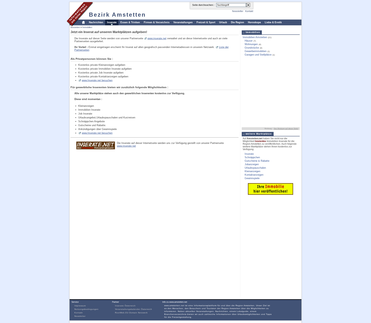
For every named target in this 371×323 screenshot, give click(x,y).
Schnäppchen (252, 157)
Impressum (80, 306)
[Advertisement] (266, 68)
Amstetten (75, 27)
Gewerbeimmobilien (255, 51)
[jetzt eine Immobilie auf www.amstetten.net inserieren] (270, 193)
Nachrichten (96, 22)
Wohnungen (251, 44)
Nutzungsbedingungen (86, 309)
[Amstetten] (80, 25)
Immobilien (87, 27)
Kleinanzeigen (252, 171)
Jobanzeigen (252, 164)
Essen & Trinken (130, 22)
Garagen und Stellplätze (258, 54)
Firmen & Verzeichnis (156, 22)
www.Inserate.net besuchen (97, 80)
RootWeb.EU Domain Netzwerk (131, 313)
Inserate (112, 22)
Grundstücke (252, 47)
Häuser (249, 40)
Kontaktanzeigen (254, 174)
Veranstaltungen (183, 22)
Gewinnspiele (252, 178)
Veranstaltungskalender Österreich (133, 309)
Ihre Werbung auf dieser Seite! (286, 129)
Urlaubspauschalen (255, 167)
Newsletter (237, 11)
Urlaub (223, 22)
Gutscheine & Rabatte (257, 160)
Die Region (237, 22)
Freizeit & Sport (206, 22)
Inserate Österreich (125, 306)
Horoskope (254, 22)
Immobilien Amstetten (255, 37)
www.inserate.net (156, 38)
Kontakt (249, 11)
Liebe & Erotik (273, 22)
